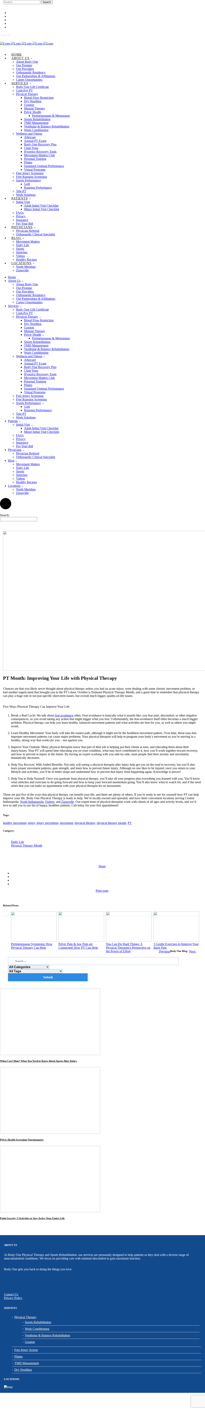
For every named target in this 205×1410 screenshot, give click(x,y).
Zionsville (67, 801)
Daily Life (17, 842)
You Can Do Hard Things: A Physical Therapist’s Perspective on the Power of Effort (128, 947)
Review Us (14, 23)
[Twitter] (11, 34)
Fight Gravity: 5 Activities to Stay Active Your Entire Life (32, 1218)
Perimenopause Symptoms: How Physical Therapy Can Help (31, 945)
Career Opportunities (20, 12)
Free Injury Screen (26, 1350)
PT (130, 823)
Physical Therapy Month (26, 845)
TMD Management (26, 1363)
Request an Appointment (21, 20)
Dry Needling (23, 1369)
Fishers (49, 801)
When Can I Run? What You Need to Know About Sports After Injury (38, 1060)
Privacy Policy (13, 1298)
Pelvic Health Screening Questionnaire (22, 1139)
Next (192, 951)
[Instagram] (4, 34)
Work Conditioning (37, 1328)
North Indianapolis (32, 801)
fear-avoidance (64, 715)
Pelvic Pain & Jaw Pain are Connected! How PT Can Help (78, 945)
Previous (164, 951)
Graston (30, 1342)
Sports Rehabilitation (38, 1322)
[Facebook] (1, 34)
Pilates (18, 1356)
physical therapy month (111, 823)
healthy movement (14, 823)
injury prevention (47, 823)
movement (66, 823)
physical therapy (85, 823)
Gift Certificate (16, 16)
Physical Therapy (25, 1317)
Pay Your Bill (15, 27)
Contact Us (11, 1294)
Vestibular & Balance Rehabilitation (47, 1335)
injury (31, 823)
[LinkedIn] (8, 34)
